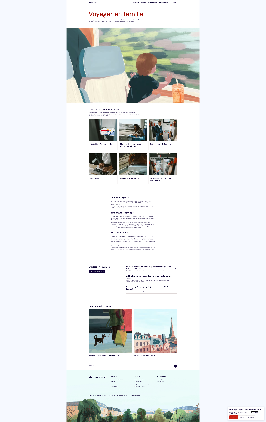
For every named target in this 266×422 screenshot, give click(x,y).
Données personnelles (135, 395)
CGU (127, 395)
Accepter (233, 417)
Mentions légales (119, 395)
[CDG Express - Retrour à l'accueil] (94, 2)
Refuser (242, 417)
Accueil (90, 367)
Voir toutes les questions (96, 271)
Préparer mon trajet (98, 367)
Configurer (251, 417)
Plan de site (110, 395)
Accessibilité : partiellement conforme (97, 395)
